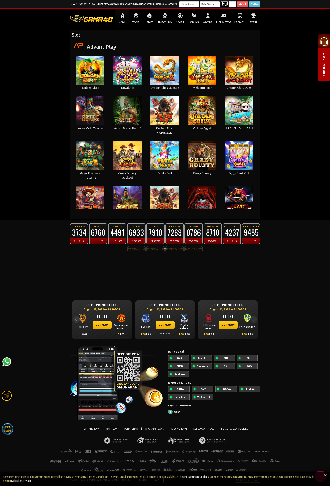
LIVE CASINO (165, 22)
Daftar (255, 4)
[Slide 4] (169, 333)
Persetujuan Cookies (196, 476)
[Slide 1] (161, 333)
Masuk (243, 4)
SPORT (180, 22)
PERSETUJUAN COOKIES (234, 428)
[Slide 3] (166, 333)
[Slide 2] (163, 333)
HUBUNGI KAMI (179, 428)
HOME (122, 22)
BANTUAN (112, 428)
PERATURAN (131, 428)
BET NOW (102, 324)
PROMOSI (239, 22)
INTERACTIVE (223, 22)
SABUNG (194, 22)
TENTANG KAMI (91, 428)
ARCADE (207, 22)
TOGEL (136, 22)
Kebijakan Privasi (21, 480)
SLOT (150, 22)
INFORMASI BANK (154, 428)
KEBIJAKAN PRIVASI (203, 428)
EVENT (253, 22)
